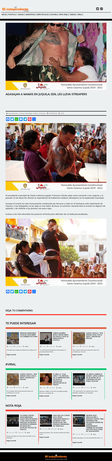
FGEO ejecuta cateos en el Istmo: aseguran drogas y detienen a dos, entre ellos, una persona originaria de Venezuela (61, 421)
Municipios (30, 15)
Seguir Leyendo (11, 354)
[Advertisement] (56, 104)
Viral (79, 15)
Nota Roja (63, 15)
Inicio (4, 15)
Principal (42, 113)
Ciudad (20, 15)
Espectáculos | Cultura (47, 15)
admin (26, 346)
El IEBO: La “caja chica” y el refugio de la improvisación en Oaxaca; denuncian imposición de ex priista (61, 379)
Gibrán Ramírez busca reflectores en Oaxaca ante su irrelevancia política (61, 336)
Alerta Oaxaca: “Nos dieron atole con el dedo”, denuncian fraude (94, 335)
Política (12, 15)
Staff (62, 113)
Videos (72, 15)
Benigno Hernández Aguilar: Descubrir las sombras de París (28, 334)
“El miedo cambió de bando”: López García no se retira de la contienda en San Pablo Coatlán (94, 377)
